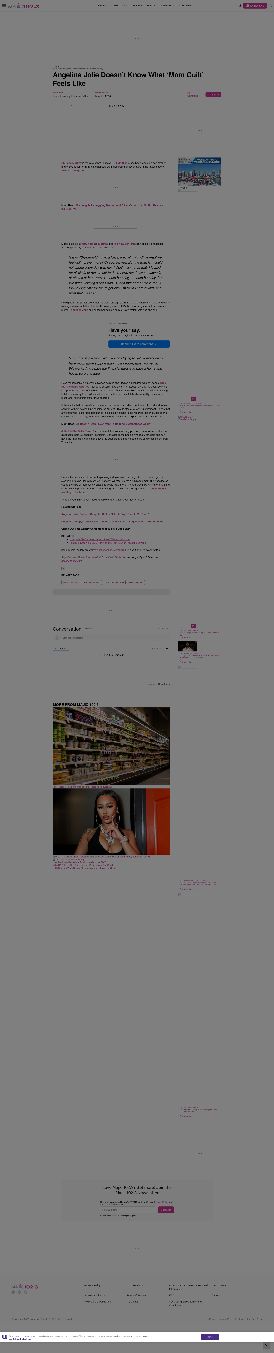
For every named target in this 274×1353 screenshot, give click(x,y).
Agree (210, 1336)
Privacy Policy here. (22, 1339)
